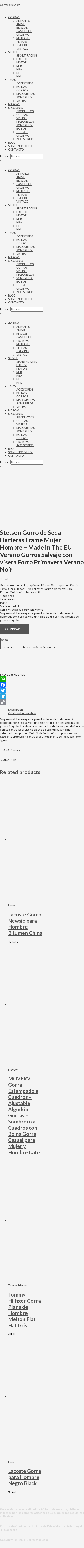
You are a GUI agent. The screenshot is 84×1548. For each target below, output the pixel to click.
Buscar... (5, 156)
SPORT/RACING (26, 55)
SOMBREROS (24, 97)
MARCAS (14, 104)
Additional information (22, 713)
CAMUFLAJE (24, 31)
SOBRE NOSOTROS (20, 146)
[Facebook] (42, 685)
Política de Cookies (13, 1526)
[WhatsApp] (42, 679)
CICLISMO (22, 34)
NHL (19, 76)
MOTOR (21, 62)
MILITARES (23, 38)
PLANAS (21, 41)
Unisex (15, 750)
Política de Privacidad (47, 1526)
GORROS (22, 90)
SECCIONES (15, 107)
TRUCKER (22, 45)
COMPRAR (12, 629)
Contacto (10, 1529)
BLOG (11, 142)
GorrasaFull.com (10, 4)
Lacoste (13, 905)
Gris (14, 759)
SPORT (13, 52)
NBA (19, 69)
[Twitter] (42, 690)
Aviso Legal (74, 1526)
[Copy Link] (42, 702)
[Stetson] (20, 671)
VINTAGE (22, 48)
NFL (18, 73)
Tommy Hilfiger (17, 1285)
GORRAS (14, 17)
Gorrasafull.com (37, 1539)
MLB (19, 66)
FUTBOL (21, 59)
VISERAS (21, 100)
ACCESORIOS (25, 83)
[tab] (46, 709)
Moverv (13, 1069)
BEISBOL (22, 27)
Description (15, 709)
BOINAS (21, 86)
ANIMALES (23, 20)
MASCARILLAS (25, 93)
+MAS (12, 80)
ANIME (20, 24)
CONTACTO (16, 149)
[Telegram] (42, 696)
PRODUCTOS (25, 111)
